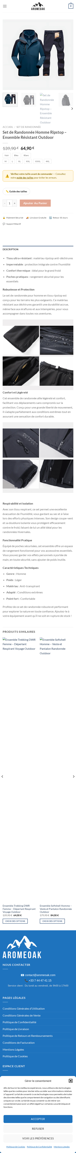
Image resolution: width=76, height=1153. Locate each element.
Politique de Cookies (15, 1146)
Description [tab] (10, 249)
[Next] (67, 55)
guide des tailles (25, 177)
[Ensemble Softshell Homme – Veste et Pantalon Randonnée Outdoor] (56, 769)
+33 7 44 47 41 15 (40, 980)
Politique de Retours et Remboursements (28, 1035)
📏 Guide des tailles (16, 191)
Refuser (38, 1128)
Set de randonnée (28, 127)
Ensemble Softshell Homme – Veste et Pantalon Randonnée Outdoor (56, 908)
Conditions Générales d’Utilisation (24, 1008)
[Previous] (8, 55)
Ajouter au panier (35, 203)
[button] (70, 1081)
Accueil (8, 127)
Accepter (38, 1119)
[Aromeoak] (38, 6)
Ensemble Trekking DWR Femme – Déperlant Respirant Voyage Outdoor (19, 908)
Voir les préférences (38, 1138)
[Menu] (5, 6)
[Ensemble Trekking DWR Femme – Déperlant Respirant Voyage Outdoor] (19, 769)
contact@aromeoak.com (40, 975)
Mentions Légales (62, 1146)
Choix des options (15, 921)
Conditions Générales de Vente (21, 1015)
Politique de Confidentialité (39, 1146)
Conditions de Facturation (19, 1042)
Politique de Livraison (16, 1029)
